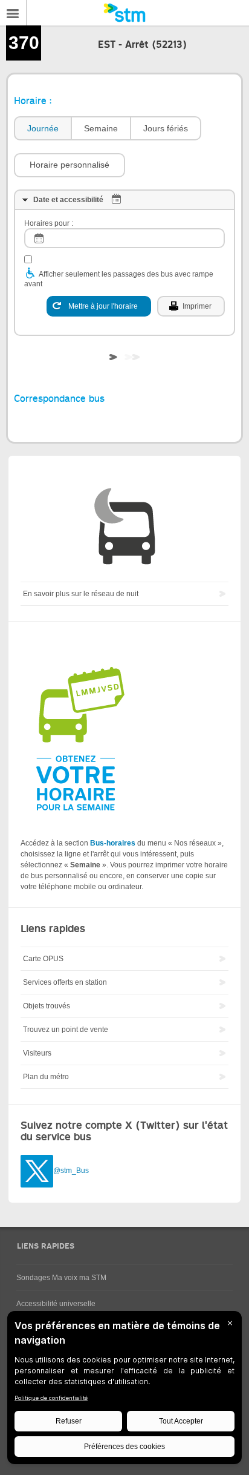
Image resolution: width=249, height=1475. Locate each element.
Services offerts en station (65, 982)
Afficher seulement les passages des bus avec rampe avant (118, 279)
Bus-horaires (112, 843)
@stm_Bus (71, 1170)
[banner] (124, 12)
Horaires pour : (48, 223)
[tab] (42, 128)
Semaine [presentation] (101, 128)
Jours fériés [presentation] (165, 128)
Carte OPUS (43, 958)
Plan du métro (46, 1077)
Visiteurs (37, 1053)
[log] (124, 238)
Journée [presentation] (43, 128)
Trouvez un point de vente (65, 1029)
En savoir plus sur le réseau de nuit (80, 594)
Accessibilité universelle (55, 1303)
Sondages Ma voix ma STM (61, 1277)
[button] (69, 165)
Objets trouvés (46, 1006)
